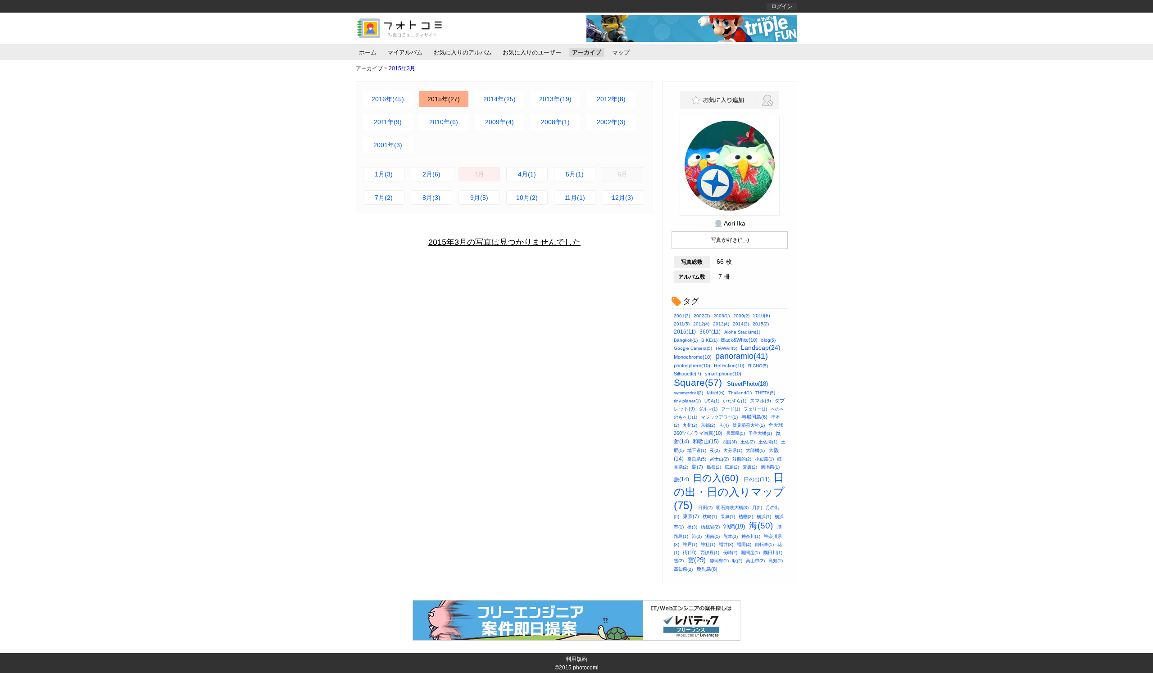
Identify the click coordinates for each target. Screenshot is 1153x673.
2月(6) (431, 174)
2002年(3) (611, 122)
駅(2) (737, 560)
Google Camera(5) (693, 348)
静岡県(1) (719, 560)
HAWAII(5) (726, 348)
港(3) (697, 536)
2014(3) (741, 323)
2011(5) (682, 323)
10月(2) (527, 197)
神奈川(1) (750, 536)
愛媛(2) (750, 467)
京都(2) (708, 425)
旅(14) (681, 479)
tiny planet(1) (687, 400)
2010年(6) (443, 122)
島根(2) (714, 467)
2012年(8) (611, 99)
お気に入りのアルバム (462, 52)
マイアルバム (404, 52)
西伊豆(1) (709, 552)
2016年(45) (388, 99)
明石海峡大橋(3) (732, 507)
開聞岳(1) (750, 552)
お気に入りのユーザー (532, 52)
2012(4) (701, 323)
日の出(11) (757, 479)
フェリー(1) (755, 409)
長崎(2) (730, 552)
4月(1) (527, 174)
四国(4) (729, 441)
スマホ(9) (760, 400)
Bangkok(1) (686, 340)
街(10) (690, 552)
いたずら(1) (734, 400)
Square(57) (698, 382)
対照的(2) (741, 458)
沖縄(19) (734, 526)
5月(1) (575, 174)
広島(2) (732, 467)
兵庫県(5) (735, 433)
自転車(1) (764, 544)
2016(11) (685, 332)
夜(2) (715, 450)
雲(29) (696, 560)
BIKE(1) (709, 340)
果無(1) (728, 516)
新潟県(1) (770, 467)
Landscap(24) (761, 347)
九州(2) (690, 425)
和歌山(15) (706, 441)
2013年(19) (555, 99)
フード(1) (730, 409)
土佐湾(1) (767, 441)
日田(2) (705, 507)
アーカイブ (586, 52)
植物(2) (746, 516)
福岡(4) (744, 544)
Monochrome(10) (693, 357)
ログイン (782, 6)
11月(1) (574, 197)
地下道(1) (696, 450)
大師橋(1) (755, 450)
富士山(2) (719, 458)
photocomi (586, 667)
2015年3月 (402, 68)
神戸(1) (690, 544)
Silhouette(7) (687, 373)
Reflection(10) (729, 365)
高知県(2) (683, 569)
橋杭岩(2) (710, 526)
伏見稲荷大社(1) (748, 425)
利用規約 (576, 659)
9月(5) (479, 197)
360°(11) (710, 332)
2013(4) (721, 323)
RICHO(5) (758, 365)
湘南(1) (712, 536)
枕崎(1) (710, 516)
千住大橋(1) (760, 433)
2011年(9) (388, 122)
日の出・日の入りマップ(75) (729, 491)
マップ (621, 52)
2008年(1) (555, 122)
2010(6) (761, 315)
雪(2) (679, 560)
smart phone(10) (723, 373)
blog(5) (768, 340)
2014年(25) (499, 99)
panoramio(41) (741, 356)
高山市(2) (755, 560)
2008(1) (721, 315)
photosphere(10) (692, 365)
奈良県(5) (696, 458)
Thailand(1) (740, 392)
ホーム (368, 52)
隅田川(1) (772, 552)
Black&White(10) (739, 340)
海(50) (761, 525)
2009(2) (741, 315)
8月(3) (431, 197)
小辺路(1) (764, 458)
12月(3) (622, 197)
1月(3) (384, 174)
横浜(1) (764, 516)
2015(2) (761, 323)
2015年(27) (443, 99)
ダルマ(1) (708, 409)
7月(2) (384, 197)
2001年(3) (387, 145)
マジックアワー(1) (719, 417)
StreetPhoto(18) (747, 383)
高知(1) (775, 560)
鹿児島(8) (706, 569)
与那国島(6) (754, 417)
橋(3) (692, 526)
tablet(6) (716, 392)
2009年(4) (499, 122)
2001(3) (682, 315)
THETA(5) (765, 392)
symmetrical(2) (688, 392)
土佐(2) (747, 441)
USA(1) (711, 400)
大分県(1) (732, 450)
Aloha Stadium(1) (742, 332)
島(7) (697, 467)
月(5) (757, 507)
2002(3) (702, 315)
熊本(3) (730, 536)
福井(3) (726, 544)
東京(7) (691, 516)
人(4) (724, 425)
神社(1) (708, 544)
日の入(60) (716, 478)
